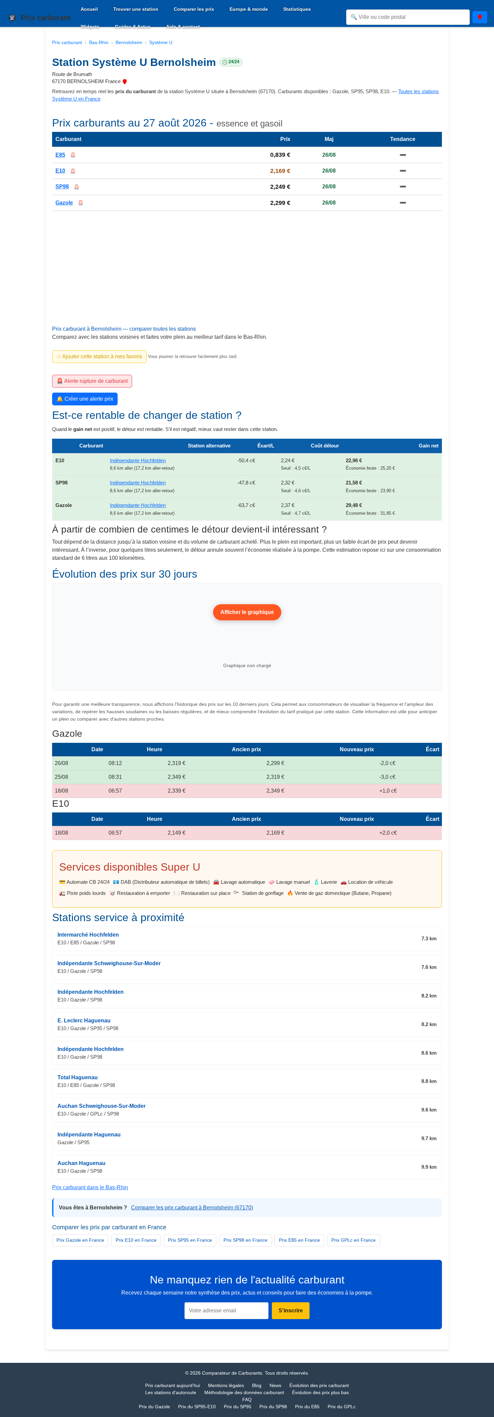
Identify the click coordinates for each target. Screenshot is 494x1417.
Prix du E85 (307, 1406)
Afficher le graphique (247, 612)
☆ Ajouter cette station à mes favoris (99, 356)
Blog (256, 1385)
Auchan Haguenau (81, 1163)
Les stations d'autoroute (170, 1392)
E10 (60, 171)
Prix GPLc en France (353, 1240)
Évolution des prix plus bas (320, 1392)
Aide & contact (183, 26)
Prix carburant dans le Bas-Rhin (90, 1187)
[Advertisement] (247, 276)
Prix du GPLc (342, 1406)
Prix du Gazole (154, 1406)
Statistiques (297, 9)
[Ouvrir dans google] (124, 81)
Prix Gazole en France (80, 1240)
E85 (60, 155)
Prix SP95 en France (190, 1240)
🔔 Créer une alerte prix (84, 399)
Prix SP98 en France (245, 1240)
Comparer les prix (194, 9)
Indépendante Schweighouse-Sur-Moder (109, 963)
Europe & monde (249, 9)
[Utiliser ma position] (479, 17)
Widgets (90, 26)
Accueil (89, 9)
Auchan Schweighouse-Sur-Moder (101, 1106)
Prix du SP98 (273, 1406)
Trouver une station (135, 9)
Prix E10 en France (136, 1240)
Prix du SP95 (237, 1406)
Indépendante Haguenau (89, 1134)
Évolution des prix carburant (319, 1385)
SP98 (62, 187)
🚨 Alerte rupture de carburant (92, 381)
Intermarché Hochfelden (88, 935)
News (275, 1385)
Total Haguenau (77, 1078)
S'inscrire (291, 1310)
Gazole (64, 203)
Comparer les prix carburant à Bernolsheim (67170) (192, 1207)
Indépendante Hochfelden (138, 460)
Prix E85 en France (299, 1240)
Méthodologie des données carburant (244, 1392)
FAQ (247, 1399)
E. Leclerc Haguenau (84, 1020)
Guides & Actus (133, 26)
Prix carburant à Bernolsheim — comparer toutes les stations (124, 329)
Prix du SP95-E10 (197, 1406)
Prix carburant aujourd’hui (172, 1385)
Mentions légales (226, 1385)
